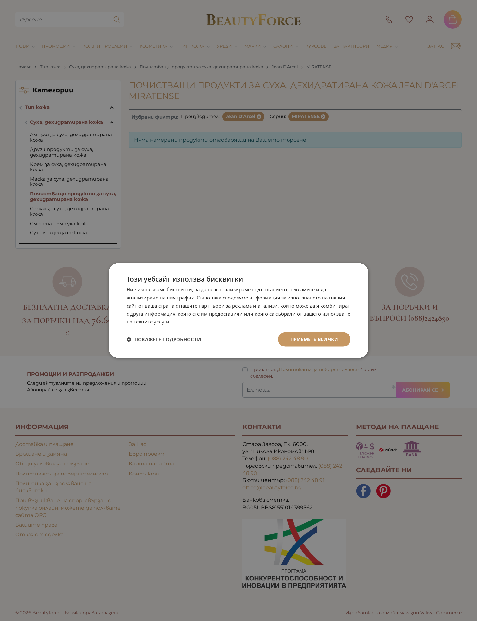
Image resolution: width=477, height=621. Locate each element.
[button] (164, 339)
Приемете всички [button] (314, 339)
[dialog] (238, 310)
